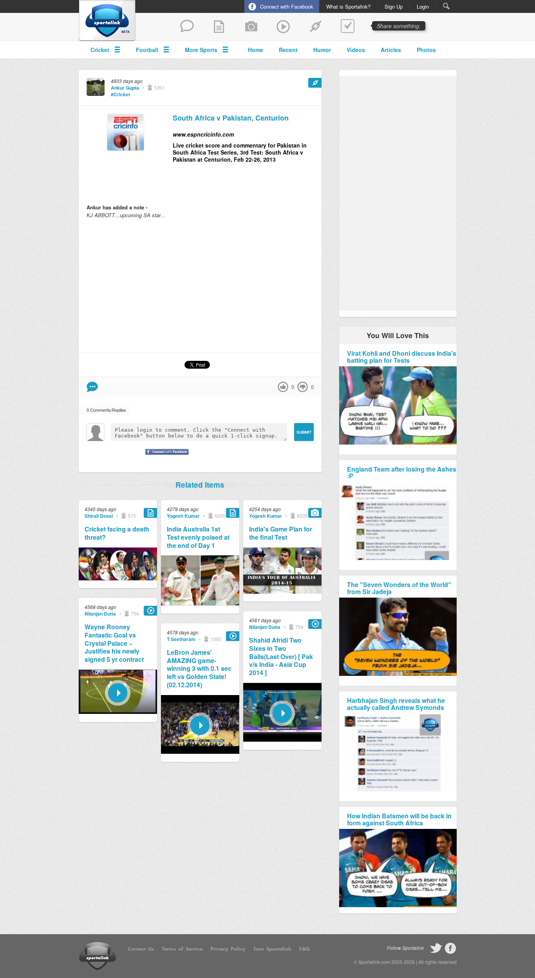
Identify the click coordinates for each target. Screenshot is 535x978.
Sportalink (107, 20)
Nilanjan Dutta (100, 613)
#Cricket (120, 94)
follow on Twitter (436, 948)
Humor (322, 50)
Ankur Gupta (125, 87)
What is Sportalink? (348, 6)
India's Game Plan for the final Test (280, 533)
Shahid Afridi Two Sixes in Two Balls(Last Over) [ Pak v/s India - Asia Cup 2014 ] (281, 656)
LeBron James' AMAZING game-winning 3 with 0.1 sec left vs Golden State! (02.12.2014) (199, 668)
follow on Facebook (450, 948)
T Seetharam (181, 639)
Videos (356, 50)
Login (423, 6)
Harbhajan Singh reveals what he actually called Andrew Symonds (396, 704)
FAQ (304, 949)
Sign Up (394, 6)
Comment (92, 387)
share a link (316, 27)
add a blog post (219, 27)
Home (255, 50)
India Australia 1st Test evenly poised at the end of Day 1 (198, 537)
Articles (391, 50)
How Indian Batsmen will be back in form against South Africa (399, 819)
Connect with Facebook (286, 6)
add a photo (251, 27)
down (302, 387)
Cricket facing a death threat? (117, 533)
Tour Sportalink (272, 949)
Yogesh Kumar (183, 515)
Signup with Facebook (165, 457)
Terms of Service (182, 949)
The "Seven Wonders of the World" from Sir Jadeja (399, 588)
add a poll (348, 27)
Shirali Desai (99, 515)
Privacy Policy (228, 949)
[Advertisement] (200, 285)
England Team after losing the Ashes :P (401, 473)
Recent (288, 50)
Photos (426, 50)
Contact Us (141, 949)
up (283, 387)
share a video (284, 27)
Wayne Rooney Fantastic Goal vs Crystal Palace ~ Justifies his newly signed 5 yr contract (114, 643)
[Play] (118, 711)
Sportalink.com (374, 961)
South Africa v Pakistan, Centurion (231, 117)
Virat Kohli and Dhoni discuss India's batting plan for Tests (401, 357)
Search (446, 6)
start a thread (187, 27)
